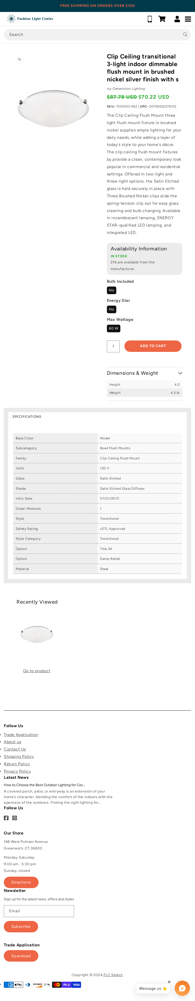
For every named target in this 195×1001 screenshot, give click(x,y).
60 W (113, 328)
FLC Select (113, 975)
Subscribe (20, 926)
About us (12, 741)
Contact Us (15, 749)
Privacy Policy (17, 771)
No (111, 290)
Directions (21, 882)
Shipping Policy (19, 756)
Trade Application (21, 734)
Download (21, 956)
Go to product (37, 670)
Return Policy (17, 763)
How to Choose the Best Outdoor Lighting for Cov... (44, 785)
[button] (162, 18)
